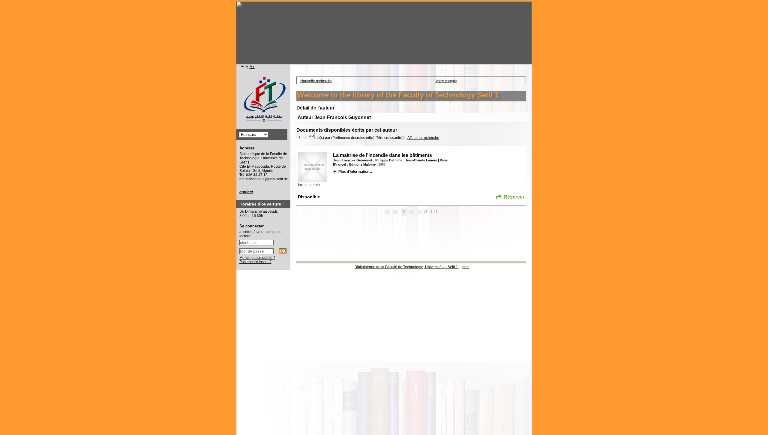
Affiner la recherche (423, 138)
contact (246, 192)
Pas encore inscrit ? (255, 262)
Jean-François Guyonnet (352, 160)
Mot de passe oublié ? (257, 258)
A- (242, 66)
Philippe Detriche (388, 160)
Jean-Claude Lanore (421, 160)
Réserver (514, 197)
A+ (252, 66)
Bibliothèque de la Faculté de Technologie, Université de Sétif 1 (407, 267)
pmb (466, 267)
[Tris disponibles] (312, 138)
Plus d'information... (355, 172)
